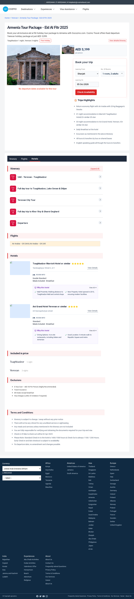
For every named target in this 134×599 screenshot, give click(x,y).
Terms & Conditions (52, 573)
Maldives (91, 477)
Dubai (90, 511)
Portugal (113, 511)
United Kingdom (116, 525)
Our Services (50, 576)
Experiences (46, 9)
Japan (90, 545)
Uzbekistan (92, 501)
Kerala (4, 566)
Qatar (90, 528)
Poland (112, 508)
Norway (113, 504)
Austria (112, 487)
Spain (112, 473)
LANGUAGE (7, 472)
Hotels (35, 159)
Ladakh (5, 576)
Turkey (90, 483)
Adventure (27, 576)
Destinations (27, 9)
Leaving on (79, 80)
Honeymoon (28, 570)
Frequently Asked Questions (55, 566)
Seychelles (49, 470)
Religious (27, 580)
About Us (48, 559)
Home (7, 18)
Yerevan (14, 18)
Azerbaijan (92, 490)
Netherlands (114, 470)
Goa (3, 570)
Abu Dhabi (92, 538)
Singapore (92, 470)
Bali (89, 480)
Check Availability (86, 92)
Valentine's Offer (30, 566)
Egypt (47, 473)
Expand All (95, 168)
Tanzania (48, 480)
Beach (26, 573)
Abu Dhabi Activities (31, 559)
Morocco (48, 477)
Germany (113, 490)
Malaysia (91, 518)
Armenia (91, 497)
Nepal (90, 508)
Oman (90, 487)
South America (72, 473)
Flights (86, 9)
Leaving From (80, 69)
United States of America (76, 466)
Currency (6, 463)
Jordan (91, 525)
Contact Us (49, 563)
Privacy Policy (50, 570)
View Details (92, 268)
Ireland (112, 494)
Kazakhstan (92, 494)
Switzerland (114, 480)
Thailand (91, 466)
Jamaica (70, 470)
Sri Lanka (91, 473)
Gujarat (5, 563)
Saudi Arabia (93, 514)
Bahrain (91, 521)
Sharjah (91, 535)
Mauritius (48, 487)
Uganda (48, 483)
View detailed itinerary (118, 40)
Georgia (113, 483)
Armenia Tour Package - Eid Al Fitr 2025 (36, 18)
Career (47, 580)
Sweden (113, 518)
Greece (112, 466)
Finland (112, 497)
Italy (111, 477)
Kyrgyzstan (92, 504)
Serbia (112, 521)
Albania (113, 501)
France (112, 514)
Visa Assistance (67, 9)
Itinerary (13, 158)
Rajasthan (6, 559)
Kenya (47, 466)
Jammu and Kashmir (10, 573)
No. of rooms (106, 69)
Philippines (92, 542)
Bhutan (91, 532)
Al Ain (90, 549)
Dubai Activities (29, 563)
